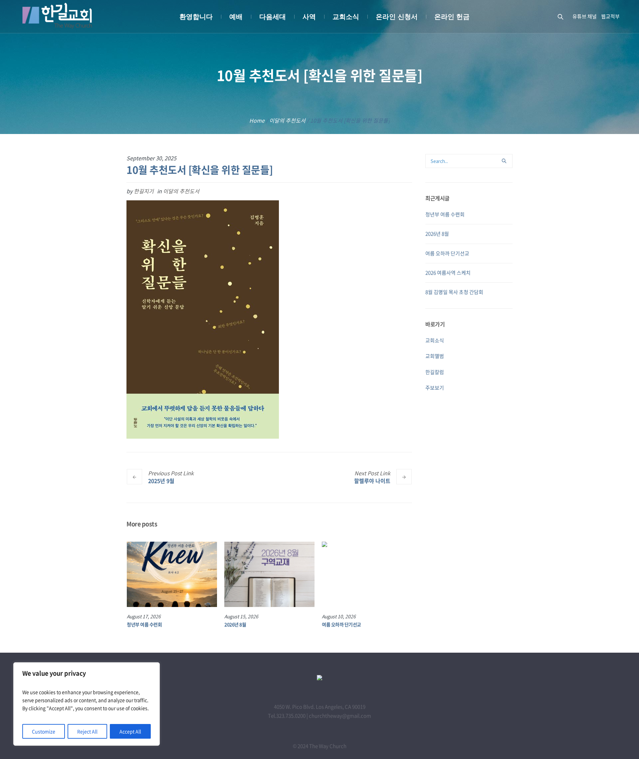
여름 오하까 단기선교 (341, 624)
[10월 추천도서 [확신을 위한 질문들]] (202, 319)
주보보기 (434, 387)
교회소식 (434, 340)
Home (257, 120)
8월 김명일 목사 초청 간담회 (454, 292)
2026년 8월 (235, 624)
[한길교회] (319, 678)
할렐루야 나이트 (372, 480)
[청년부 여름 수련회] (172, 574)
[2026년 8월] (269, 574)
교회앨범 (434, 356)
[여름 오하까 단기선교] (367, 574)
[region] (86, 704)
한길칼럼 (434, 372)
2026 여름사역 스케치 (448, 272)
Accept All (130, 731)
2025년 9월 (161, 480)
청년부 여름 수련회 (144, 624)
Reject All (87, 731)
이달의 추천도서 (287, 120)
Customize (43, 731)
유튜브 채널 (584, 16)
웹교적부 (610, 16)
